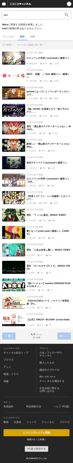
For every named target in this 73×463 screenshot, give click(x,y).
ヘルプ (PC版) (61, 406)
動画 (22, 36)
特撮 (6, 381)
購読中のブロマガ (49, 369)
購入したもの (47, 362)
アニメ (7, 366)
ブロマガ (8, 359)
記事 (32, 36)
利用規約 (8, 406)
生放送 (17, 421)
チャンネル (8, 36)
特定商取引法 (33, 406)
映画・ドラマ (11, 373)
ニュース (31, 421)
